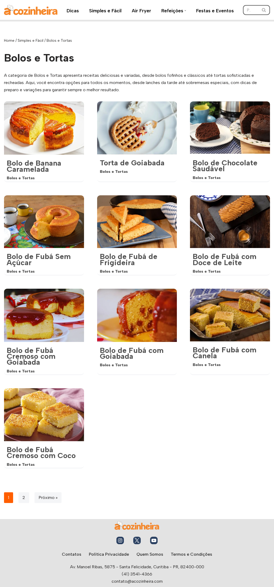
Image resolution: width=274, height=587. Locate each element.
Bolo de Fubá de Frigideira (128, 259)
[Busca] (264, 10)
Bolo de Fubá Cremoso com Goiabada (31, 356)
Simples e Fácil (105, 10)
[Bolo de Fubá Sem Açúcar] (44, 221)
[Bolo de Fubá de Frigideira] (137, 221)
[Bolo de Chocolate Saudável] (230, 127)
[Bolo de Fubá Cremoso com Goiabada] (44, 315)
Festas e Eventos (215, 10)
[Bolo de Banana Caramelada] (44, 128)
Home (9, 40)
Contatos (71, 554)
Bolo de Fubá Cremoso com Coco (41, 452)
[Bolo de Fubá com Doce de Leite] (230, 221)
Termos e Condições (191, 554)
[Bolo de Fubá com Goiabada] (137, 315)
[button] (185, 10)
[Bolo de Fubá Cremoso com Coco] (44, 414)
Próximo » (48, 497)
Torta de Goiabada (132, 162)
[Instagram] (120, 540)
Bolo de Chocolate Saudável (225, 165)
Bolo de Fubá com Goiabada (131, 353)
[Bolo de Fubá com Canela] (230, 315)
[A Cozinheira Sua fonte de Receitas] (31, 10)
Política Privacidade (109, 554)
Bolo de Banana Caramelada (34, 165)
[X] (137, 540)
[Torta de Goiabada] (137, 127)
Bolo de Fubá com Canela (224, 352)
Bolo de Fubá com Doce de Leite (224, 259)
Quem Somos (149, 554)
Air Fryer (141, 10)
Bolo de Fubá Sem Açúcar (39, 259)
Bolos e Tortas (21, 178)
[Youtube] (154, 540)
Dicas (73, 10)
